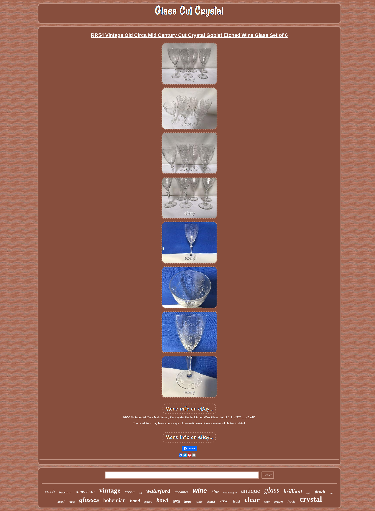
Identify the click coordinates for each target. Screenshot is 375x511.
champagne (230, 492)
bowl (162, 500)
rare (331, 493)
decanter (181, 492)
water (267, 501)
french (320, 492)
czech (50, 491)
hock (291, 501)
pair (308, 493)
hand (135, 500)
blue (215, 491)
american (85, 491)
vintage (109, 490)
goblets (278, 502)
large (187, 501)
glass (271, 490)
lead (236, 501)
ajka (176, 501)
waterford (158, 491)
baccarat (65, 492)
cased (60, 501)
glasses (89, 499)
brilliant (293, 491)
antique (250, 490)
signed (211, 501)
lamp (72, 501)
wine (200, 490)
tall (140, 493)
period (148, 501)
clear (252, 499)
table (199, 501)
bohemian (114, 500)
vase (224, 500)
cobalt (130, 492)
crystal (310, 499)
